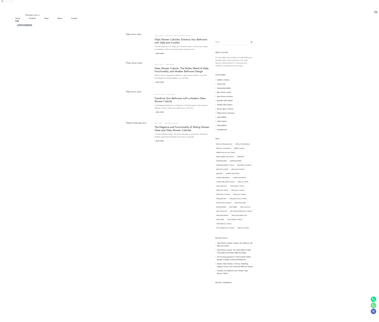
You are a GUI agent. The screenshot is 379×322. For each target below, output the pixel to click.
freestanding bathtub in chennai (225, 165)
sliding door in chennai (237, 190)
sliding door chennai (222, 190)
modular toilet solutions (239, 178)
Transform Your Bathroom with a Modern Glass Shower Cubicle (180, 99)
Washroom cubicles (243, 228)
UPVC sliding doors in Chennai (225, 228)
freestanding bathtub (224, 88)
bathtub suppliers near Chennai (225, 157)
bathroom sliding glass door (224, 144)
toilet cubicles (220, 219)
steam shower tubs (221, 211)
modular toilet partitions (223, 178)
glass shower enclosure (185, 36)
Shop (47, 18)
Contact (74, 18)
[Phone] (373, 299)
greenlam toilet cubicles (225, 100)
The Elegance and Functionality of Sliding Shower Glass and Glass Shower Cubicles (182, 128)
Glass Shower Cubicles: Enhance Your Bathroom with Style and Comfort (181, 41)
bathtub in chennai (223, 80)
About (59, 18)
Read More (160, 53)
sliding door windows (240, 194)
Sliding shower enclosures (225, 113)
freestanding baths (221, 161)
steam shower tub (245, 207)
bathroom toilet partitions (243, 144)
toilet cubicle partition (222, 215)
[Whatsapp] (373, 305)
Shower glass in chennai (225, 109)
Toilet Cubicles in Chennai (234, 219)
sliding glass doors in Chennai (238, 199)
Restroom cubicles (243, 182)
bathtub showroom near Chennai (225, 152)
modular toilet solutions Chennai (225, 182)
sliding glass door (221, 199)
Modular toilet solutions (224, 105)
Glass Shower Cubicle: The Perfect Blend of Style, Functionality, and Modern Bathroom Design (182, 69)
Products (32, 18)
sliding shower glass (240, 203)
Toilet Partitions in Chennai (223, 224)
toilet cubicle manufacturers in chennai (241, 211)
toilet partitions (222, 125)
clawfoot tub (221, 84)
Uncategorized (222, 129)
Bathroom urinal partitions (223, 148)
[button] (24, 25)
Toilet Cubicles (169, 64)
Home (17, 18)
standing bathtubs (221, 207)
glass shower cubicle (171, 36)
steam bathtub (221, 117)
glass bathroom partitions (244, 165)
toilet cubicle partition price (239, 215)
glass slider (219, 173)
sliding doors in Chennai (223, 194)
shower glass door (221, 186)
